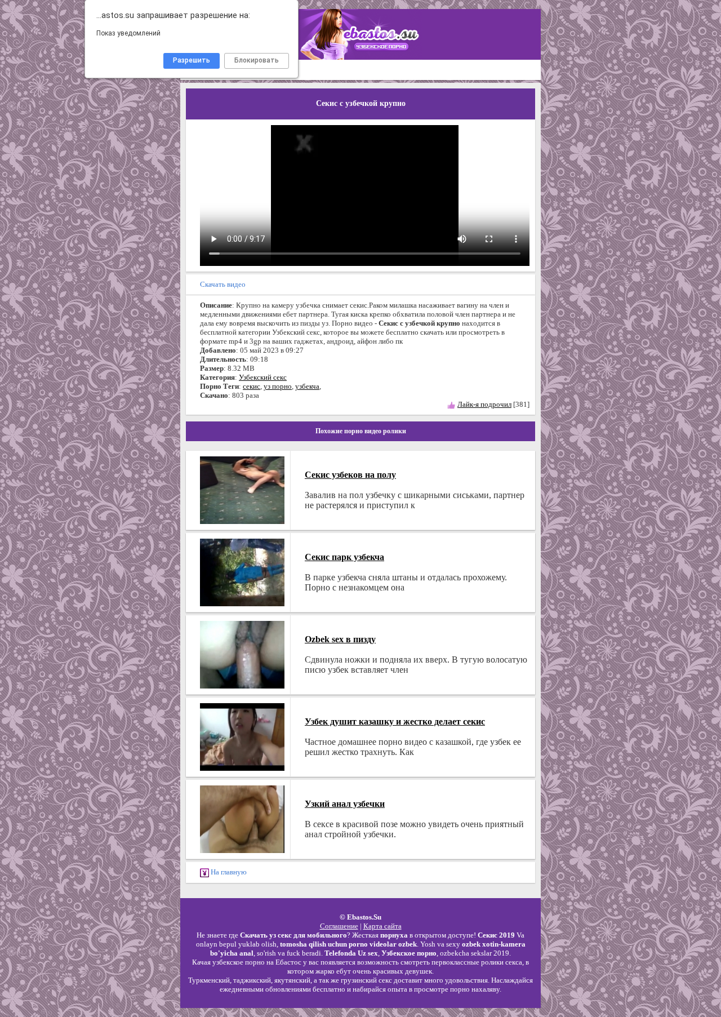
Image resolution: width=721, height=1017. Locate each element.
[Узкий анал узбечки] (242, 818)
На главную (228, 872)
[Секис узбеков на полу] (242, 489)
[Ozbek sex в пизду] (242, 653)
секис (251, 386)
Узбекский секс (263, 377)
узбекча (307, 386)
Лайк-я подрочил (484, 404)
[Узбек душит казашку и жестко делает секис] (242, 735)
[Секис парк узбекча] (242, 571)
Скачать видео (223, 284)
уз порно (278, 386)
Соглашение (339, 926)
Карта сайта (382, 926)
